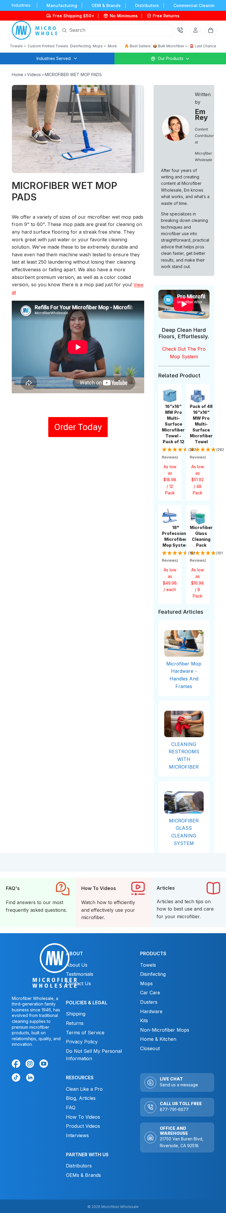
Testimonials (79, 974)
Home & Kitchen (158, 1039)
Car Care (150, 993)
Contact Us (78, 983)
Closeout (150, 1048)
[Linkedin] (30, 1077)
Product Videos (83, 1126)
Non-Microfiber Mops (164, 1030)
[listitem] (112, 46)
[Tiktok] (17, 1078)
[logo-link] (45, 30)
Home (17, 74)
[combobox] (107, 30)
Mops (146, 983)
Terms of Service (85, 1032)
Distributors (79, 1166)
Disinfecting (153, 974)
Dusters (148, 1002)
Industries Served (53, 58)
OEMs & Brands (83, 1175)
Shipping (75, 1014)
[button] (170, 453)
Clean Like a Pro (84, 1089)
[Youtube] (44, 1064)
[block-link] (37, 902)
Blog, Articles (81, 1098)
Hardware (151, 1011)
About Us (76, 965)
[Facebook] (17, 1064)
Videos (34, 74)
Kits (144, 1020)
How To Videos (83, 1117)
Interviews (77, 1135)
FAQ (70, 1107)
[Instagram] (31, 1064)
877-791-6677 (174, 1109)
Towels (148, 965)
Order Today (78, 427)
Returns (75, 1023)
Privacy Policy (82, 1042)
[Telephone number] (180, 30)
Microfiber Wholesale (120, 1206)
